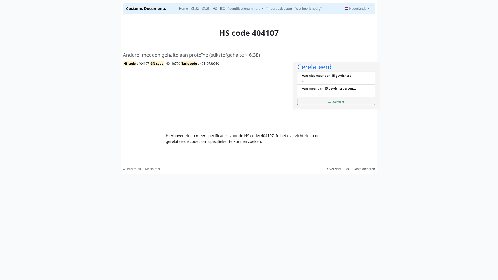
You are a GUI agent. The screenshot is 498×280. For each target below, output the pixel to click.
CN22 (195, 8)
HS (215, 8)
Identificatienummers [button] (244, 8)
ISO (222, 8)
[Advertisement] (205, 96)
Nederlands (357, 8)
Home (183, 8)
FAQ (348, 169)
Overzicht (337, 102)
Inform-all (133, 169)
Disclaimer (152, 169)
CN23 (206, 8)
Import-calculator (279, 8)
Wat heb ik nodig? (308, 8)
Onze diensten (364, 169)
